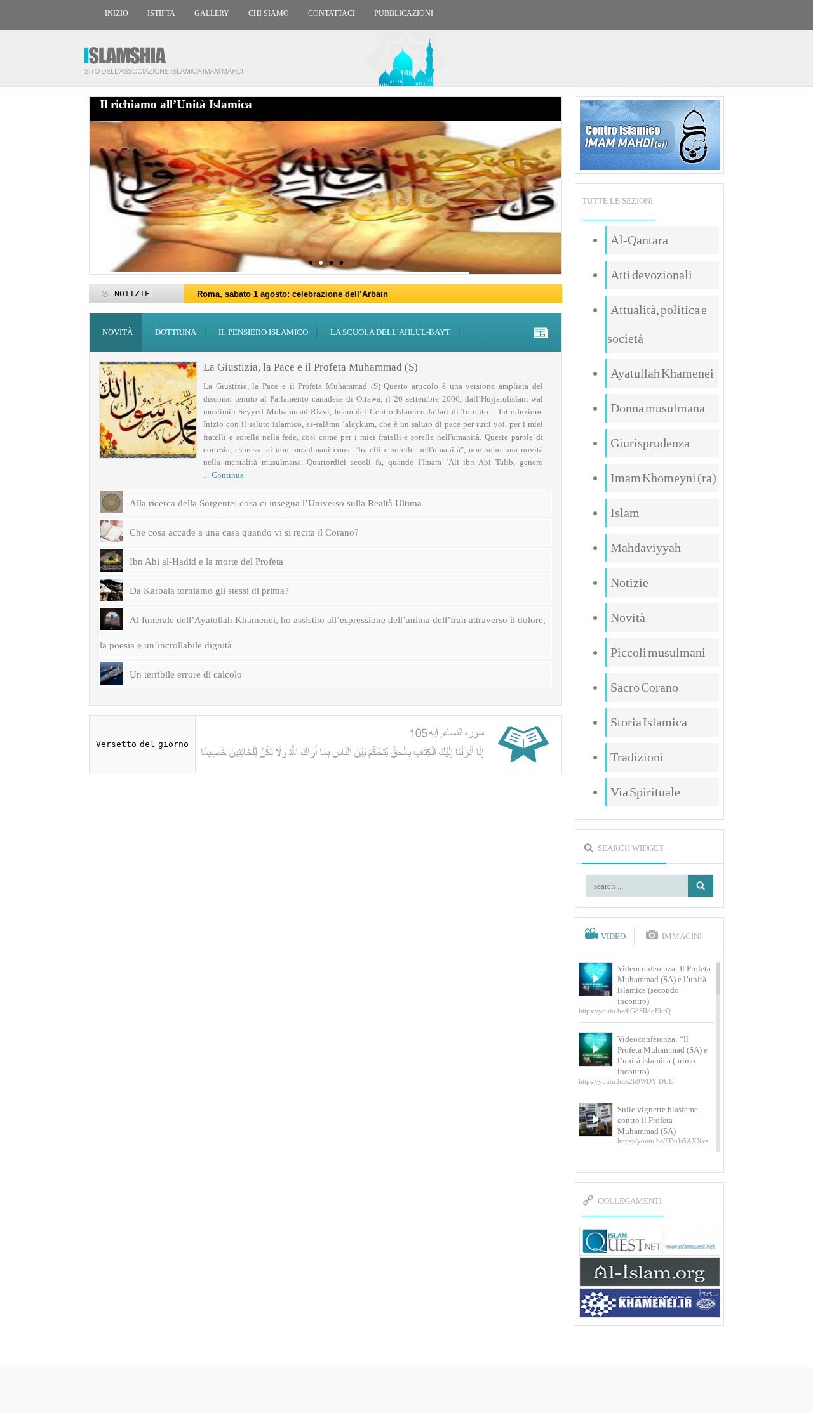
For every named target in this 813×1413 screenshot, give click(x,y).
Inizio (116, 13)
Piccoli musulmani (658, 652)
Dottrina (175, 332)
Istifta (161, 13)
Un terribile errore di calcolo (186, 674)
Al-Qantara (639, 240)
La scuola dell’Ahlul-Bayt (390, 332)
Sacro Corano (644, 687)
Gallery (211, 13)
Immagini (682, 936)
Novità (117, 332)
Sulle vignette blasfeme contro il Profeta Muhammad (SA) (657, 1120)
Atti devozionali (651, 275)
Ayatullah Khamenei (662, 373)
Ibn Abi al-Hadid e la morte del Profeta (206, 561)
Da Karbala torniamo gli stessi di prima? (209, 591)
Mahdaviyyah (645, 548)
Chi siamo (268, 13)
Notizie (629, 582)
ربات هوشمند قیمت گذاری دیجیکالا (406, 1391)
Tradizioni (637, 757)
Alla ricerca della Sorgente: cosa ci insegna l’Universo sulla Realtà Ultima (277, 503)
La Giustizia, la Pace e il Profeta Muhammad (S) (310, 367)
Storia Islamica (648, 722)
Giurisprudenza (650, 443)
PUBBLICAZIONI (403, 13)
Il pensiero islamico (263, 332)
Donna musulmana (657, 408)
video (613, 936)
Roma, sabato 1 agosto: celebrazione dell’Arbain (292, 294)
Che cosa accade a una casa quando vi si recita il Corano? (244, 532)
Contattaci (331, 13)
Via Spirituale (645, 792)
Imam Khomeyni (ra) (663, 478)
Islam (625, 513)
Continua (228, 475)
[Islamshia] (168, 55)
